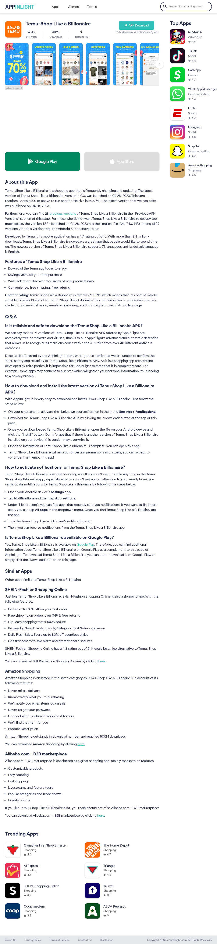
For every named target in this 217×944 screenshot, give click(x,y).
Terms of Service (59, 939)
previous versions (63, 213)
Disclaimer (106, 939)
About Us (10, 939)
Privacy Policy (33, 939)
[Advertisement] (82, 119)
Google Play (85, 544)
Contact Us (85, 939)
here (101, 661)
